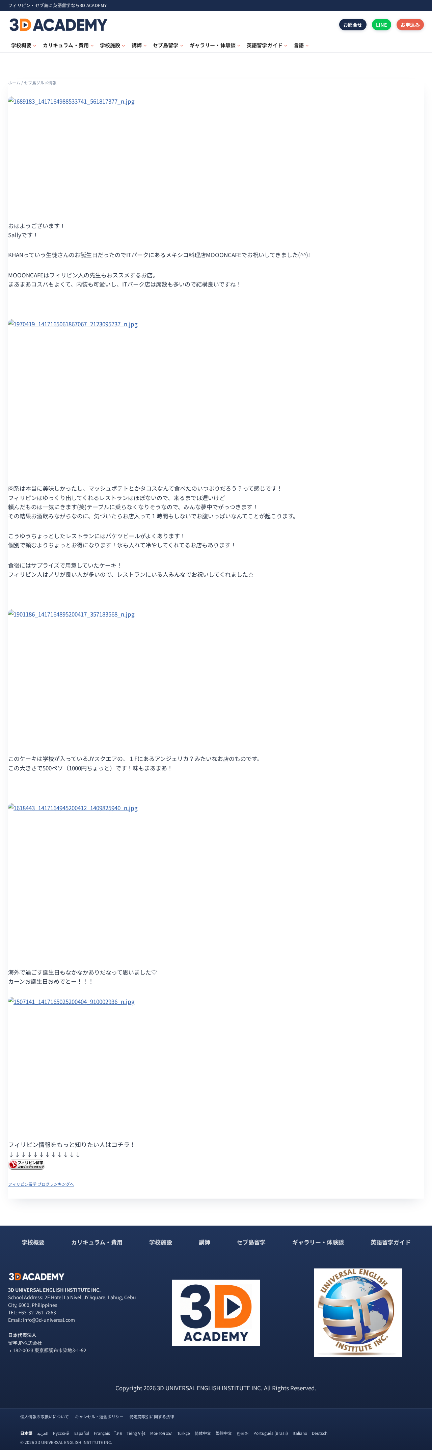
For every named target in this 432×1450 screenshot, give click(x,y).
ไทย (118, 1433)
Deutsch (319, 1433)
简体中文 (203, 1433)
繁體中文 (224, 1433)
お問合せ (352, 24)
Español (81, 1433)
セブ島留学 (251, 1242)
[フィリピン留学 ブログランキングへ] (216, 1164)
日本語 (26, 1433)
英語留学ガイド (391, 1242)
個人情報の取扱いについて (44, 1416)
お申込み (410, 24)
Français (102, 1433)
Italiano (300, 1433)
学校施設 (160, 1242)
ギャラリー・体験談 (318, 1242)
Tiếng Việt (136, 1433)
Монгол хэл (161, 1433)
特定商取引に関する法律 (152, 1416)
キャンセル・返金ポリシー (99, 1416)
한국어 (243, 1433)
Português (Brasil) (270, 1433)
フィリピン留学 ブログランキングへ (41, 1184)
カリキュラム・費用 (97, 1242)
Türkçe (183, 1433)
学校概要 (33, 1242)
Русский (61, 1433)
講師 (204, 1242)
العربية (42, 1433)
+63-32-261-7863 (37, 1312)
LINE (381, 24)
